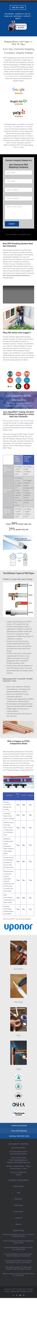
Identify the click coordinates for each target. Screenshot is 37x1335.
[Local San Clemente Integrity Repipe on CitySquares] (18, 378)
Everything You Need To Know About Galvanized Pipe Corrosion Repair (18, 1261)
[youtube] (20, 1295)
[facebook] (13, 1295)
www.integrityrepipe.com (21, 1162)
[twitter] (17, 1295)
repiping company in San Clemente (18, 421)
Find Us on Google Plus (18, 1172)
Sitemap (18, 1174)
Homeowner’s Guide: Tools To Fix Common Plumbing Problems (18, 1235)
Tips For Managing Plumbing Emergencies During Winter (19, 1242)
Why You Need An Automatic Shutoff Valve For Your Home (18, 1274)
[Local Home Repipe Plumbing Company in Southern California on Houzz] (18, 384)
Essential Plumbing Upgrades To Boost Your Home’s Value (18, 1248)
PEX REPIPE (9, 14)
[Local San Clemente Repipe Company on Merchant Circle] (18, 372)
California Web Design (17, 1291)
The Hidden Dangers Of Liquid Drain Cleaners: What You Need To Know (18, 1268)
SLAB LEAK (8, 16)
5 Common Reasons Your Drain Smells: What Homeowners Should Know (19, 1255)
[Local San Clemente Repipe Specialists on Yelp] (27, 384)
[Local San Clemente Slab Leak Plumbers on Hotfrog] (10, 378)
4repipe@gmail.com (21, 1160)
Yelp (13, 126)
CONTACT (27, 16)
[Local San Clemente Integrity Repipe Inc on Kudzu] (27, 378)
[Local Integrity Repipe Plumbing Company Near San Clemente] (10, 384)
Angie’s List (23, 126)
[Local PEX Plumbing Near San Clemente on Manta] (27, 372)
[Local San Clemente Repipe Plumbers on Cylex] (10, 372)
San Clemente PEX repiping (14, 76)
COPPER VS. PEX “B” (22, 14)
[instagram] (23, 1295)
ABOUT (17, 18)
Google (9, 126)
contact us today (18, 147)
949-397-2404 (18, 8)
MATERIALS (18, 16)
